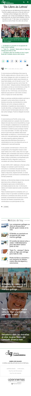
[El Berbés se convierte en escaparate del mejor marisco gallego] (4, 235)
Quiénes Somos (11, 368)
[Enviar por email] (27, 65)
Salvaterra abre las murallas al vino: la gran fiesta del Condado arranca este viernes (15, 53)
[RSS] (19, 359)
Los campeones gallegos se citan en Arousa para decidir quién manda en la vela (20, 227)
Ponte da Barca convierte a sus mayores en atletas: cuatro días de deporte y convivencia (19, 260)
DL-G (6, 68)
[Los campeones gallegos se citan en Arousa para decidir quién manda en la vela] (4, 226)
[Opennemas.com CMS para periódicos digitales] (16, 381)
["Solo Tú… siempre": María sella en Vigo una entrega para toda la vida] (4, 251)
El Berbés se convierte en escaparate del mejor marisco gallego (19, 235)
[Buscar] (24, 2)
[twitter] (16, 359)
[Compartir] (3, 61)
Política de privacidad (15, 371)
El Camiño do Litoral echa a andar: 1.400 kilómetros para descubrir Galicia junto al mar (20, 243)
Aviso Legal (20, 368)
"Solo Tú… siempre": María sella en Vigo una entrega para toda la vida (15, 49)
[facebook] (14, 359)
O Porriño (6, 206)
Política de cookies (15, 373)
